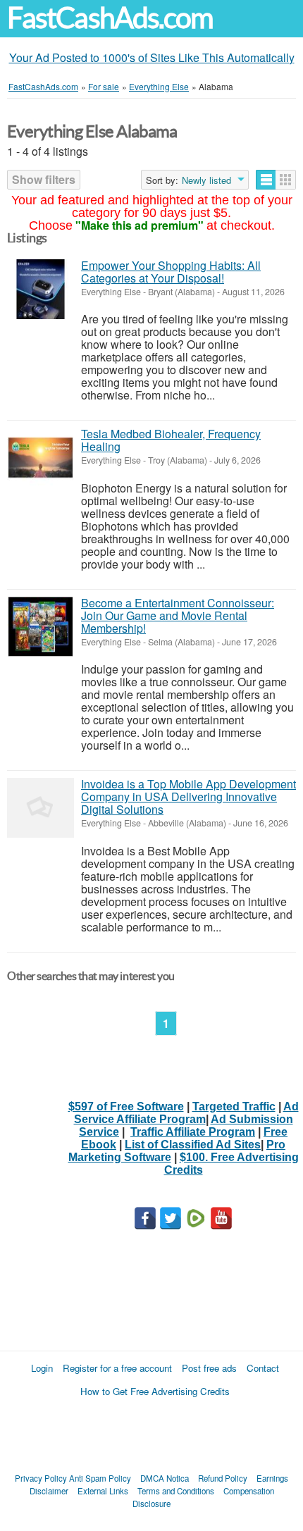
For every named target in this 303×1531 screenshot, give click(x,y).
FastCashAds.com (110, 18)
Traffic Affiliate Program (192, 1132)
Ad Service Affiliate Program (186, 1113)
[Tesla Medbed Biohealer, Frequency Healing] (40, 458)
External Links (103, 1490)
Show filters (43, 179)
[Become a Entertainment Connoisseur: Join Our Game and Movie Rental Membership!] (40, 627)
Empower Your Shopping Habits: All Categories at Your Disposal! (171, 271)
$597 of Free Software (126, 1106)
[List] (266, 180)
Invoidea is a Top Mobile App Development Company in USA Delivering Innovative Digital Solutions (188, 796)
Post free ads (209, 1368)
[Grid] (286, 180)
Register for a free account (117, 1368)
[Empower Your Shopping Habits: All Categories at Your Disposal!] (40, 289)
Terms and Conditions (175, 1490)
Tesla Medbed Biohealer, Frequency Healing (171, 440)
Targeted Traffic (234, 1106)
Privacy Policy (41, 1478)
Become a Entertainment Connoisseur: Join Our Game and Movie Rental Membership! (177, 615)
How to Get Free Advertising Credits (155, 1391)
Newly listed (206, 180)
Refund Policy (222, 1478)
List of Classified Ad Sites (193, 1145)
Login (42, 1368)
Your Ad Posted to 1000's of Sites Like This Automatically (152, 57)
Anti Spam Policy (100, 1478)
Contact (263, 1368)
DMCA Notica (164, 1478)
